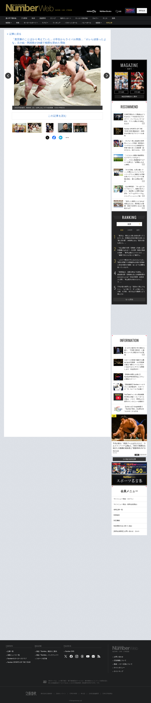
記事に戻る (13, 34)
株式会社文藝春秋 (46, 693)
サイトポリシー (119, 668)
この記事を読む (57, 115)
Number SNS (69, 651)
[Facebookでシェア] (54, 138)
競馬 (113, 18)
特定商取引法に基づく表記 (123, 526)
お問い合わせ (118, 657)
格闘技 (8, 23)
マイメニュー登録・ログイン (124, 499)
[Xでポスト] (47, 138)
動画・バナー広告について (123, 664)
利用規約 (117, 515)
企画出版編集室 (94, 693)
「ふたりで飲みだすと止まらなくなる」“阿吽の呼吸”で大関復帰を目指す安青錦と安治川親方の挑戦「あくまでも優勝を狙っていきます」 (131, 263)
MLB (33, 18)
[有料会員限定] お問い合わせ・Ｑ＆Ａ (126, 531)
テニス (105, 18)
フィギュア (56, 23)
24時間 (130, 230)
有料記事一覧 (118, 510)
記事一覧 (10, 651)
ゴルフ (94, 18)
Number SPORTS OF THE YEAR (18, 662)
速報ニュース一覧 (13, 655)
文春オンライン (61, 693)
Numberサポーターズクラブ (17, 658)
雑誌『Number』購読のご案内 (46, 651)
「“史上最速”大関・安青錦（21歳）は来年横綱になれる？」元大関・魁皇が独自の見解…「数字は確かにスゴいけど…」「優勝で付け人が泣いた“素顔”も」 (131, 251)
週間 (137, 230)
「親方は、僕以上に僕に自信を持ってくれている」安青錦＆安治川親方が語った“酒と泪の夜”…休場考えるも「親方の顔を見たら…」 (131, 239)
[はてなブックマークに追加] (61, 138)
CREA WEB (73, 693)
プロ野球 (24, 18)
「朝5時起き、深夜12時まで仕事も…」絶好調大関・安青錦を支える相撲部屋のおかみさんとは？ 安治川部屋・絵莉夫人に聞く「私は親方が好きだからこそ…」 (131, 277)
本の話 (83, 693)
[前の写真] (8, 76)
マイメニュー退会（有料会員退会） (126, 504)
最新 (121, 230)
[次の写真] (107, 76)
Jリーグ (53, 18)
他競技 (98, 23)
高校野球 (43, 18)
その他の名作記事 (129, 459)
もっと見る (129, 299)
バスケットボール (71, 23)
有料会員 (142, 10)
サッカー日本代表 (81, 18)
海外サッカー (64, 18)
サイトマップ (118, 671)
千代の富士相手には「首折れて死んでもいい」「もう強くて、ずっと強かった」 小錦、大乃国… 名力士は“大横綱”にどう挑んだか (131, 290)
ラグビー (45, 23)
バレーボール (86, 23)
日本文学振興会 (107, 693)
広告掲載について (120, 660)
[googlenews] (93, 657)
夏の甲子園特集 (11, 18)
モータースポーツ (30, 23)
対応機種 (117, 520)
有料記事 (109, 23)
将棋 (17, 23)
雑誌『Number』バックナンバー (47, 655)
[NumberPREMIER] (130, 10)
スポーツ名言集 (41, 658)
